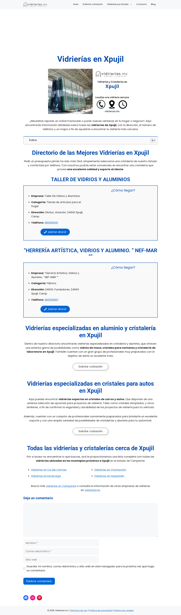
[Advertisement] (90, 33)
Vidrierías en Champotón (110, 470)
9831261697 (52, 299)
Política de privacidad (100, 610)
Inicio (75, 4)
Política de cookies (124, 610)
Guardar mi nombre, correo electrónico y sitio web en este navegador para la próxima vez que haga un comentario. (90, 568)
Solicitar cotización (93, 4)
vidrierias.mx (92, 490)
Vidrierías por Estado (118, 4)
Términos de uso (78, 610)
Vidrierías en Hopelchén (109, 476)
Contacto (141, 4)
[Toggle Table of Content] (151, 140)
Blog (153, 4)
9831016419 (51, 222)
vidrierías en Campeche (61, 486)
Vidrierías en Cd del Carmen (49, 470)
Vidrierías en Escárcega (46, 476)
